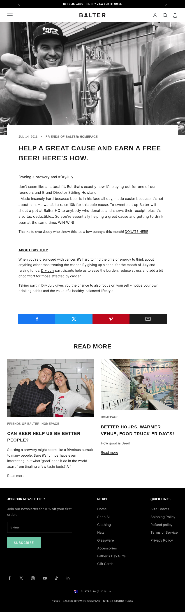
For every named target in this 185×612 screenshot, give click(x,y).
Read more (16, 476)
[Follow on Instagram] (33, 578)
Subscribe (24, 542)
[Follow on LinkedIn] (68, 578)
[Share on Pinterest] (111, 319)
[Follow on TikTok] (56, 578)
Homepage (110, 417)
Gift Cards (105, 564)
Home (102, 509)
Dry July (47, 270)
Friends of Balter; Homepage (72, 136)
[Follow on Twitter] (21, 578)
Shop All (104, 517)
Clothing (104, 525)
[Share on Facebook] (36, 319)
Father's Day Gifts (111, 556)
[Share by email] (148, 319)
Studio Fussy (123, 601)
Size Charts (159, 509)
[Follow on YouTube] (44, 578)
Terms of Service (164, 532)
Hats (100, 532)
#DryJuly (65, 177)
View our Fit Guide (109, 4)
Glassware (105, 540)
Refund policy (161, 525)
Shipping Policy (162, 517)
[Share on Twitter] (74, 319)
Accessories (107, 548)
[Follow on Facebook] (9, 578)
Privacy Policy (161, 540)
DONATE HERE (136, 231)
